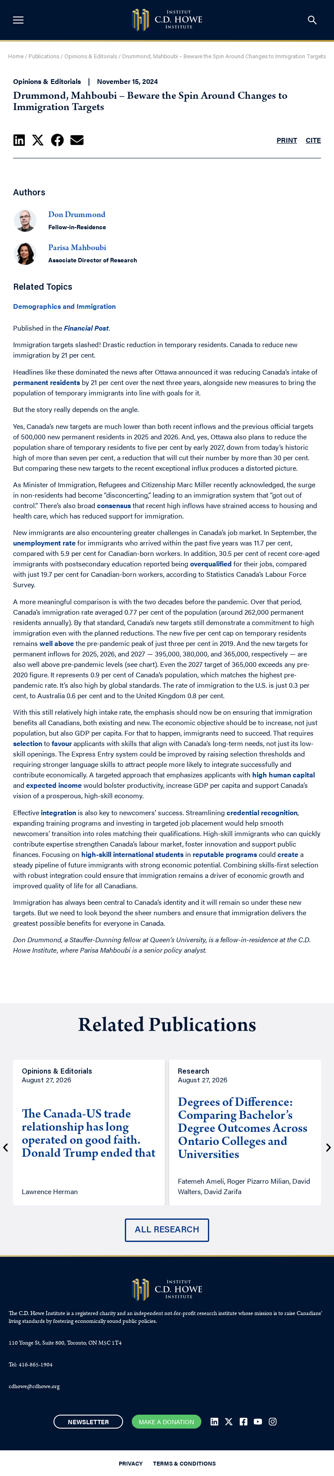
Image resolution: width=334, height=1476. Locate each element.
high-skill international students (132, 854)
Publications (44, 57)
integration (58, 812)
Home (15, 57)
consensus (114, 505)
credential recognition (262, 812)
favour (62, 743)
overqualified (211, 564)
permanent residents (46, 382)
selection (27, 743)
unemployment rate (44, 543)
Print (287, 140)
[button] (19, 140)
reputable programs (225, 854)
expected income (54, 785)
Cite (313, 140)
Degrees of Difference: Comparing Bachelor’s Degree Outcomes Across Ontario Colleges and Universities (242, 1129)
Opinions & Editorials (90, 57)
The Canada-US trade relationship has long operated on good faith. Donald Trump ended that (88, 1135)
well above (57, 643)
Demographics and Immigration (64, 306)
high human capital (283, 775)
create (287, 854)
